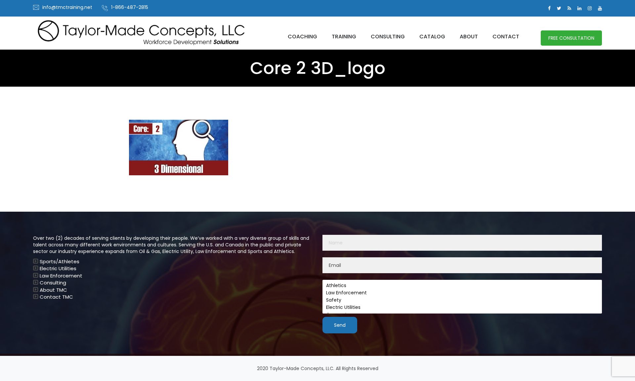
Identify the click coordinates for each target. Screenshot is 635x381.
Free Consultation (571, 38)
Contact (505, 36)
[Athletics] (462, 285)
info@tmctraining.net (67, 7)
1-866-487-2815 (129, 7)
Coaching (302, 36)
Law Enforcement (61, 275)
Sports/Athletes (59, 261)
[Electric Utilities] (462, 307)
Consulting (388, 36)
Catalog (432, 36)
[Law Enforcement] (462, 293)
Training (344, 36)
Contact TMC (56, 296)
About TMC (53, 289)
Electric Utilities (58, 268)
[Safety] (462, 300)
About (469, 36)
